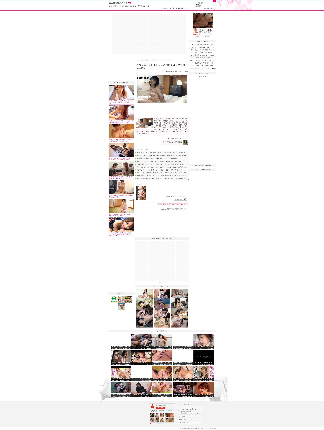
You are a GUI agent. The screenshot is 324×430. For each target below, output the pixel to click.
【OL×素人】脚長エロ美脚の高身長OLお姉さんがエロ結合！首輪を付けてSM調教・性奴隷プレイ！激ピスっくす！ (169, 155)
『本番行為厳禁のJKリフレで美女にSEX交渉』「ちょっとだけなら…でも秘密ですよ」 (161, 164)
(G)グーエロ (148, 55)
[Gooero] (114, 299)
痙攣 (181, 205)
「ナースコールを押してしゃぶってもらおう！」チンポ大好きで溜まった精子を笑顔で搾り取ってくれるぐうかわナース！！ (172, 167)
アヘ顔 (159, 205)
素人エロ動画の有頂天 (119, 3)
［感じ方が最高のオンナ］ (180, 8)
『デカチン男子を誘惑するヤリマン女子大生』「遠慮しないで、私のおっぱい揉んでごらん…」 (164, 173)
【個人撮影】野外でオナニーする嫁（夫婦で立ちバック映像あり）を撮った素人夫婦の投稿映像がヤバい (166, 178)
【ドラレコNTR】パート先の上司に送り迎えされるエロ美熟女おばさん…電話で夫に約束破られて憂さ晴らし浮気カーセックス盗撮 (174, 161)
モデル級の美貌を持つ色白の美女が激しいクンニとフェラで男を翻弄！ (157, 158)
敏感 (177, 205)
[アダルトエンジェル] (121, 299)
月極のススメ (182, 416)
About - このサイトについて (186, 419)
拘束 (173, 205)
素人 (185, 205)
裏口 (214, 1)
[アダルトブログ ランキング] (128, 299)
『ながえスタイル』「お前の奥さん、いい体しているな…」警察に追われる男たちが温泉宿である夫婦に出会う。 (169, 170)
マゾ (164, 205)
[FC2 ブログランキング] (121, 306)
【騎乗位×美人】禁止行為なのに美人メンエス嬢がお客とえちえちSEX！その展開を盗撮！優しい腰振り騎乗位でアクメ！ (171, 152)
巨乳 (168, 205)
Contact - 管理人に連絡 (185, 422)
